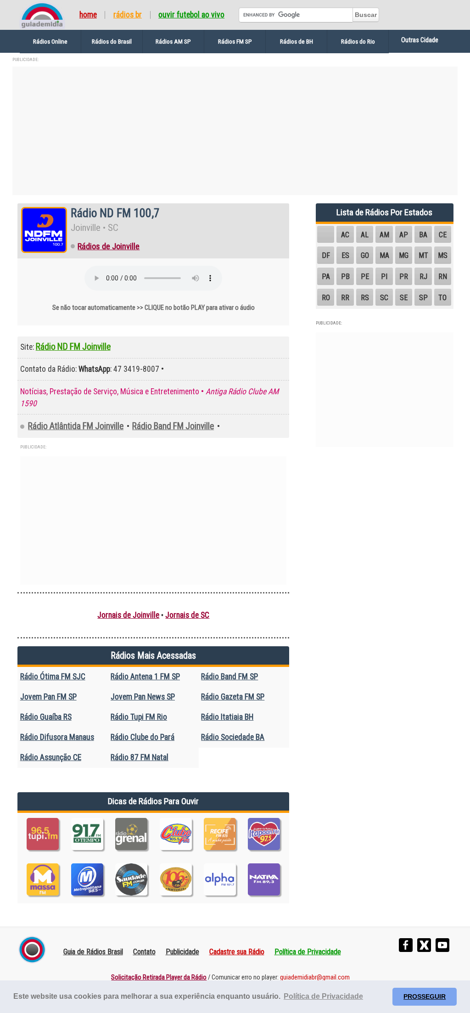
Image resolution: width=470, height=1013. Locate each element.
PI (384, 276)
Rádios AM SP (173, 41)
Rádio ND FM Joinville (73, 346)
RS (365, 297)
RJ (423, 276)
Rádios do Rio (358, 41)
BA (423, 234)
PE (365, 276)
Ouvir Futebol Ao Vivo (191, 15)
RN (442, 276)
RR (345, 297)
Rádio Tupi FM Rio (139, 717)
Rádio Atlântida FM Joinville (75, 426)
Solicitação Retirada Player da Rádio (159, 977)
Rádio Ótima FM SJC (52, 676)
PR (403, 276)
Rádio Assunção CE (50, 757)
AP (403, 234)
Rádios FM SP (235, 41)
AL (365, 234)
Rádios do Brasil (112, 41)
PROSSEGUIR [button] (424, 996)
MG (403, 255)
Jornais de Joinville (128, 615)
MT (423, 255)
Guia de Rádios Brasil (93, 951)
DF (326, 255)
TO (442, 297)
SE (404, 297)
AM (384, 234)
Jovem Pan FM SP (48, 696)
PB (345, 276)
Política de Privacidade (307, 951)
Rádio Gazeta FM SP (232, 696)
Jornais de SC (187, 615)
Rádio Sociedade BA (232, 737)
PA (326, 276)
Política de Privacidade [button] (323, 996)
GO (365, 255)
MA (384, 255)
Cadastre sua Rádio (236, 951)
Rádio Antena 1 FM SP (145, 676)
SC (384, 297)
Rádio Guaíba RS (46, 717)
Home (88, 15)
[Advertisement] (235, 131)
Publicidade (182, 951)
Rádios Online (50, 41)
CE (443, 234)
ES (345, 255)
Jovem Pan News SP (143, 696)
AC (345, 234)
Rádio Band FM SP (229, 676)
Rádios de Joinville (109, 246)
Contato (144, 951)
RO (326, 297)
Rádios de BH (296, 41)
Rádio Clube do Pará (142, 737)
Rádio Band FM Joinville (173, 426)
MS (443, 255)
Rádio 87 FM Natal (139, 757)
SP (423, 297)
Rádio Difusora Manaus (57, 737)
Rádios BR (127, 15)
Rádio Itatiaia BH (227, 717)
